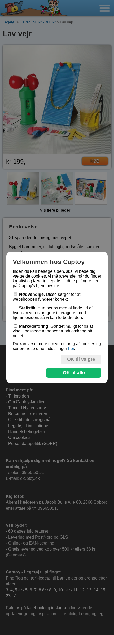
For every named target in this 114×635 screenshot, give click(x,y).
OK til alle (74, 372)
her (71, 348)
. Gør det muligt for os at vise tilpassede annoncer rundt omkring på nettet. (53, 331)
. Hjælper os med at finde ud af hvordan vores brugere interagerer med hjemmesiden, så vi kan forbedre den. (53, 313)
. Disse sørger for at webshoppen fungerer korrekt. (46, 296)
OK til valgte (81, 359)
